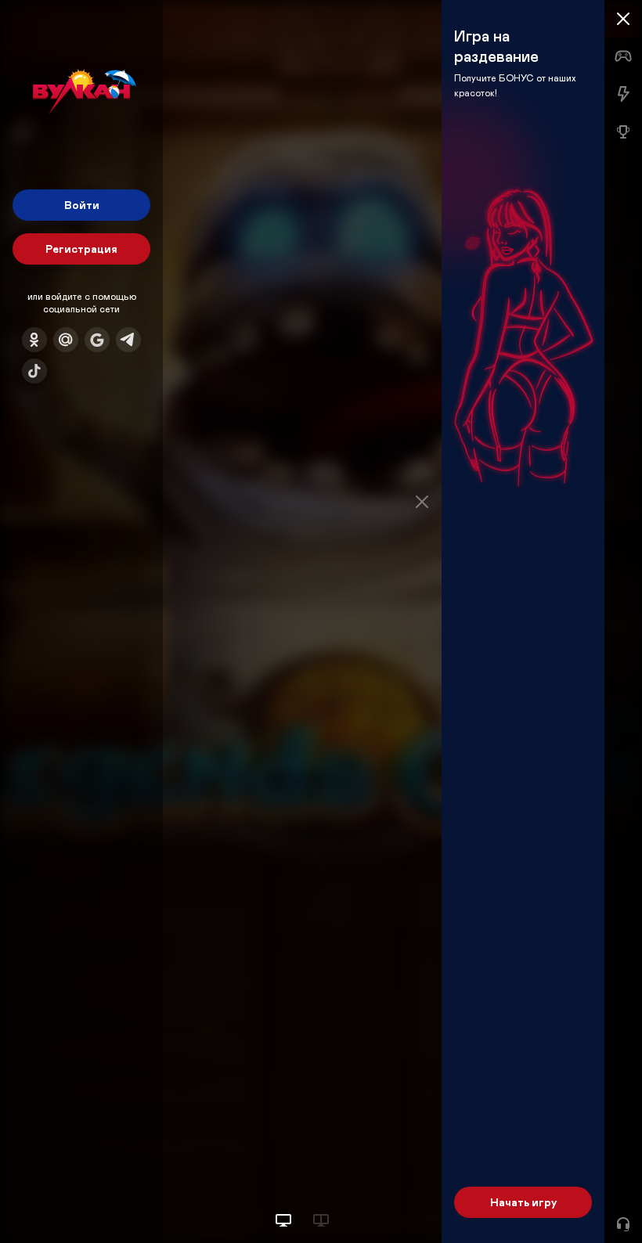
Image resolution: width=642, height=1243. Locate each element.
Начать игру (523, 1201)
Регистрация (81, 248)
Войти (81, 204)
